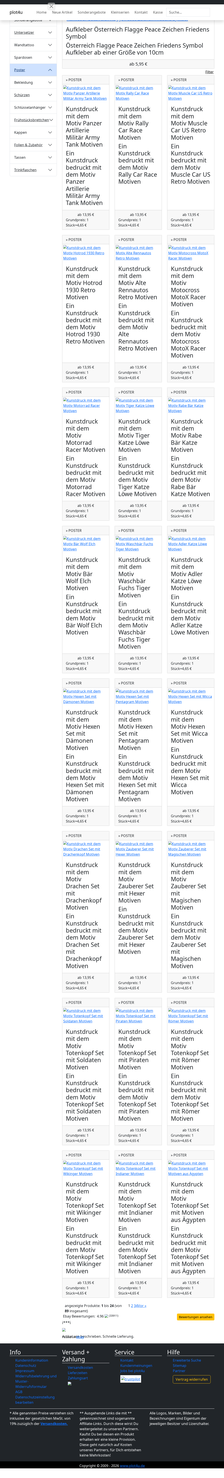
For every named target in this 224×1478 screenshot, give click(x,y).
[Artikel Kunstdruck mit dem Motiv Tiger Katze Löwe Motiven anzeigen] (138, 405)
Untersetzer (24, 32)
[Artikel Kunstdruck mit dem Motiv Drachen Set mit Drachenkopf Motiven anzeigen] (85, 849)
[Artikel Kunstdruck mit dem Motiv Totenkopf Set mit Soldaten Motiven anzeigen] (85, 1016)
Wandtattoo (24, 45)
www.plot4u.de (132, 1465)
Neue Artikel (62, 12)
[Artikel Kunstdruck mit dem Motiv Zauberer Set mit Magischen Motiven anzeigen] (190, 849)
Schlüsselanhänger (30, 107)
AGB (18, 1391)
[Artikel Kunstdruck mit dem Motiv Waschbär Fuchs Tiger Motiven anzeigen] (138, 544)
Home (42, 12)
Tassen (20, 157)
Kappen (20, 132)
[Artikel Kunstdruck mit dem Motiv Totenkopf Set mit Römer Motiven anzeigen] (190, 1016)
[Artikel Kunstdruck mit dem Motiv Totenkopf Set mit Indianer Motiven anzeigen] (138, 1168)
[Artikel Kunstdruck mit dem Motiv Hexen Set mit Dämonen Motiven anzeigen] (85, 696)
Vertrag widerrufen (192, 1379)
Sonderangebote (92, 12)
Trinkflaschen (25, 169)
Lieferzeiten (77, 1372)
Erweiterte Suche (187, 1360)
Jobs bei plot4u (132, 1370)
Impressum (24, 1370)
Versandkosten (80, 1367)
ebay (80, 1336)
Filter (209, 71)
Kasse (158, 12)
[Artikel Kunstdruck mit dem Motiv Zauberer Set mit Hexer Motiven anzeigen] (138, 849)
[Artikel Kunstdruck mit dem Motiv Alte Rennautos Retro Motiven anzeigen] (138, 253)
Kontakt (141, 12)
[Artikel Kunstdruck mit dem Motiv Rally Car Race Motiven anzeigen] (138, 93)
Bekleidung (23, 82)
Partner (179, 1370)
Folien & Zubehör (28, 144)
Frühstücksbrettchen (31, 120)
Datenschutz (25, 1365)
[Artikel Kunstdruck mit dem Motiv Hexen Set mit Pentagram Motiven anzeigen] (138, 696)
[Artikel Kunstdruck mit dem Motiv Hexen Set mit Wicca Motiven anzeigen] (190, 696)
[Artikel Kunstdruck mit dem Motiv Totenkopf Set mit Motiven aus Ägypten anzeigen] (190, 1168)
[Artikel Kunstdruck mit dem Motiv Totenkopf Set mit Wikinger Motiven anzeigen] (85, 1168)
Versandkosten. (54, 1423)
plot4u (16, 12)
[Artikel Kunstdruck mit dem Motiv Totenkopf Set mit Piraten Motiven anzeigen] (138, 1016)
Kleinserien (120, 12)
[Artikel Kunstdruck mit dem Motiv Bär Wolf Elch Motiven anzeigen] (85, 544)
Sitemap (179, 1365)
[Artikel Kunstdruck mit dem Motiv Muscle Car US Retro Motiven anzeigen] (190, 93)
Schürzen (22, 95)
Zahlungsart (78, 1378)
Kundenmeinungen (136, 1365)
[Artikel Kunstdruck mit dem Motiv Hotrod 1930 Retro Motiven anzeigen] (85, 253)
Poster (19, 70)
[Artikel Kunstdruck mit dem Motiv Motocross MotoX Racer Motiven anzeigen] (190, 253)
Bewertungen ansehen (195, 1317)
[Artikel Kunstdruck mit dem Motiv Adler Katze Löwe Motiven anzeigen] (190, 544)
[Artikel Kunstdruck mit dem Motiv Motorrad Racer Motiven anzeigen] (85, 405)
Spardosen (23, 57)
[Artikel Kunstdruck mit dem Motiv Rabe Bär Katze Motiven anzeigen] (190, 405)
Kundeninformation (31, 1360)
